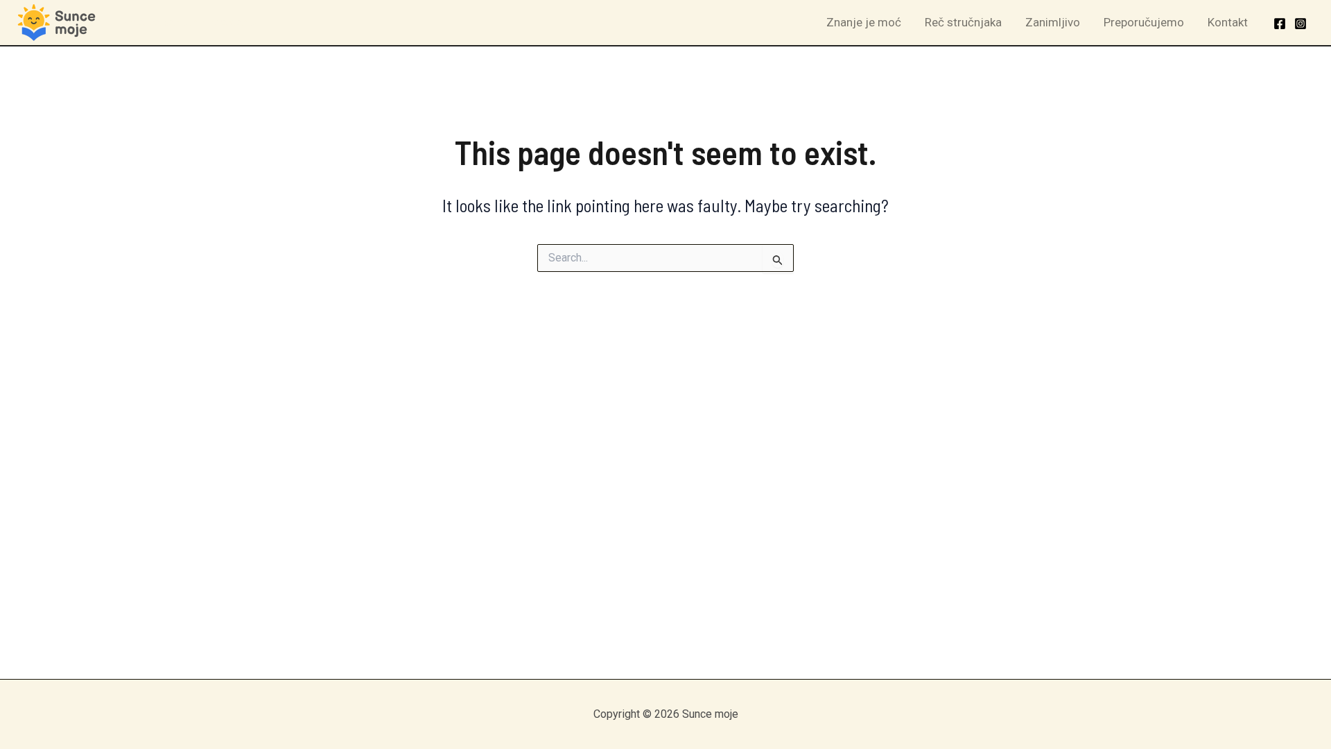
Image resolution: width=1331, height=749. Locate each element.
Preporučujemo (1144, 22)
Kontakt (1228, 22)
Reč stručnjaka (963, 22)
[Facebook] (1279, 23)
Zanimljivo (1052, 22)
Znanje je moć (863, 22)
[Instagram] (1300, 23)
